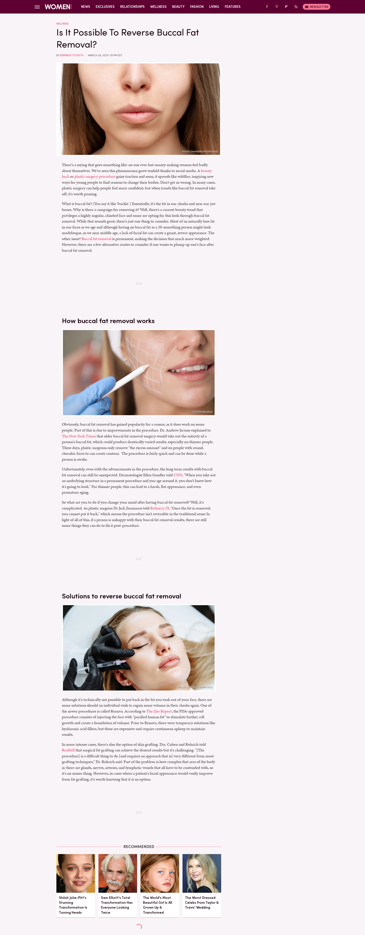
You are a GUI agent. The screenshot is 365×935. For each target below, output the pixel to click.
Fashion (197, 7)
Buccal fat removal (96, 239)
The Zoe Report (159, 711)
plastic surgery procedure (95, 176)
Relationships (132, 7)
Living (214, 7)
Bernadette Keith (71, 55)
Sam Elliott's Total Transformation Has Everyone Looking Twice (117, 905)
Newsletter (319, 6)
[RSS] (296, 7)
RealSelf (68, 750)
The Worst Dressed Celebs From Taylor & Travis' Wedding (202, 902)
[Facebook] (267, 7)
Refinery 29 (159, 508)
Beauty (178, 7)
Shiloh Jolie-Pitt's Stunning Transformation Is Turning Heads (73, 905)
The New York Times (79, 436)
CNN (178, 475)
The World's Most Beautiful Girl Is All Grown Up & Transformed (157, 905)
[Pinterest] (277, 7)
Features (233, 7)
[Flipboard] (286, 7)
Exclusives (105, 7)
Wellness (158, 7)
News (85, 7)
